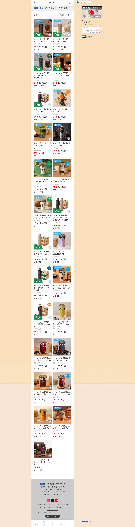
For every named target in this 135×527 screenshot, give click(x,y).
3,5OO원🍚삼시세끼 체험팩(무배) (94, 32)
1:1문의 (52, 494)
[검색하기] (100, 28)
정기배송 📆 (85, 32)
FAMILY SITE (51, 516)
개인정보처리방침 (48, 504)
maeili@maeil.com (55, 489)
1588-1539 (59, 484)
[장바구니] (70, 2)
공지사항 (46, 494)
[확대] (77, 2)
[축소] (79, 2)
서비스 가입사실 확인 (52, 509)
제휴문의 (58, 494)
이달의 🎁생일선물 (86, 30)
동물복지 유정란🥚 (94, 30)
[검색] (66, 2)
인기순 (62, 15)
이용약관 (39, 504)
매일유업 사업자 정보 (61, 504)
